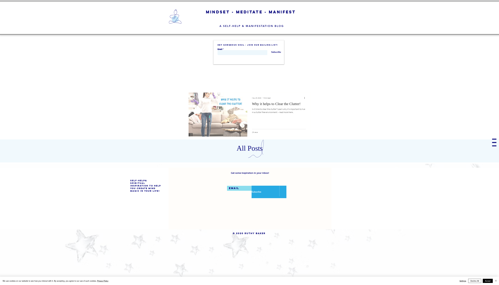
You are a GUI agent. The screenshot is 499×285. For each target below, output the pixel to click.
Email (220, 49)
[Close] (495, 281)
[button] (494, 142)
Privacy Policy (102, 281)
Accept (488, 281)
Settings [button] (462, 281)
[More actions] (305, 97)
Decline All (474, 281)
